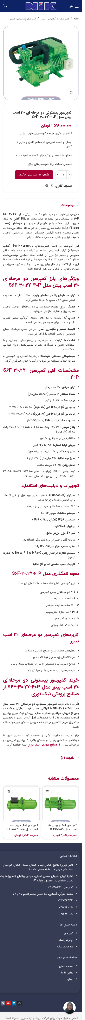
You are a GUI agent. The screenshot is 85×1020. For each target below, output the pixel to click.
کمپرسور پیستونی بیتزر (23, 18)
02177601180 (66, 914)
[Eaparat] (3, 1003)
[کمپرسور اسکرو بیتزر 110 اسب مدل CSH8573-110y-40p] (21, 804)
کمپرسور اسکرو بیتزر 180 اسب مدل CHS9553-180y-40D (62, 829)
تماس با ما (67, 972)
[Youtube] (8, 1003)
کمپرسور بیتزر (47, 18)
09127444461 (65, 900)
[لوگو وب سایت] (41, 6)
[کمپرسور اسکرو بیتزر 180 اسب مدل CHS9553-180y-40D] (60, 804)
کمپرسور (64, 18)
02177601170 (66, 907)
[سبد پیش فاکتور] (5, 6)
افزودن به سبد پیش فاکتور (34, 175)
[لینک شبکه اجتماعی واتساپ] (52, 186)
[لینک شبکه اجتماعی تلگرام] (47, 186)
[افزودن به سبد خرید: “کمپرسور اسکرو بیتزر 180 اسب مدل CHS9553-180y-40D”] (48, 791)
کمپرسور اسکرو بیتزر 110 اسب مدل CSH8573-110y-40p (22, 829)
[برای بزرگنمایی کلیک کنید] (71, 92)
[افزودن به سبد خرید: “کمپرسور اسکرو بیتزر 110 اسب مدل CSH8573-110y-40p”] (9, 791)
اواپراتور (69, 940)
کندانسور (68, 946)
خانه (76, 18)
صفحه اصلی (66, 966)
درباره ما (68, 979)
